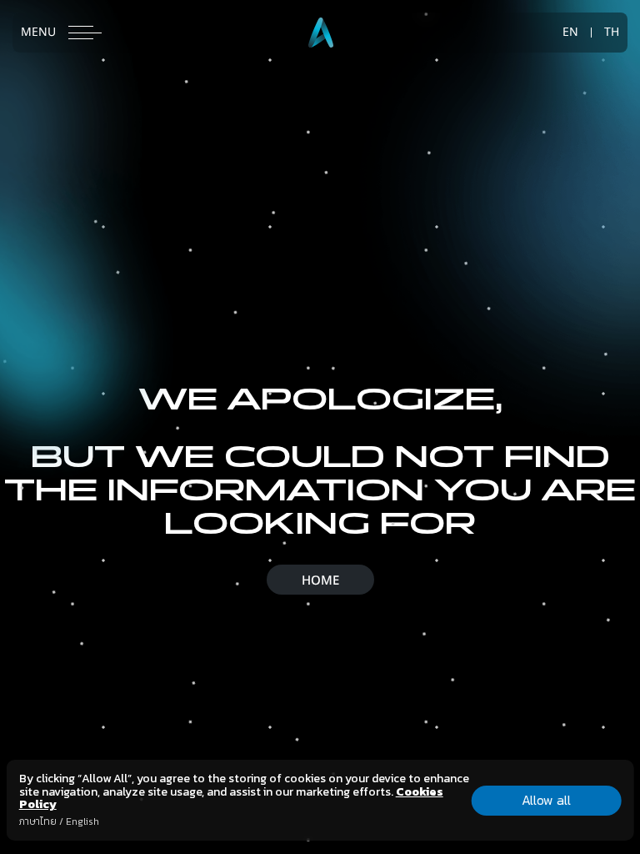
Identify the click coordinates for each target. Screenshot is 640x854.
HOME (320, 580)
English (82, 821)
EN (570, 32)
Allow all (546, 800)
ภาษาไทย (38, 821)
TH (611, 32)
